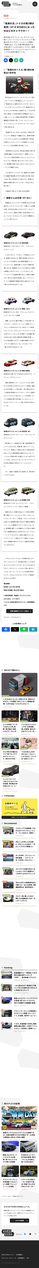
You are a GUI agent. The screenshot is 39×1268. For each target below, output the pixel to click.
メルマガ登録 (19, 1220)
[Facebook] (6, 60)
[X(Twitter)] (30, 1234)
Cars (8, 1196)
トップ (4, 1196)
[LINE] (16, 60)
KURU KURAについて (8, 1254)
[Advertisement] (19, 922)
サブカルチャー (16, 617)
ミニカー (7, 617)
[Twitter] (11, 60)
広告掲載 (18, 1254)
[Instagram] (35, 1234)
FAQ (28, 1258)
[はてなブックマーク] (21, 60)
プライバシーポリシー (8, 1258)
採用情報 (20, 1258)
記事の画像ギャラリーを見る (19, 611)
